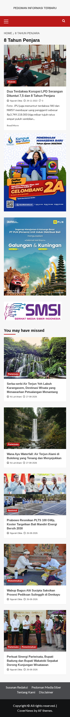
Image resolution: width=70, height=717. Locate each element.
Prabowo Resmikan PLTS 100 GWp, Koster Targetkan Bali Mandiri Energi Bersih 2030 (32, 524)
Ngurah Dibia (16, 101)
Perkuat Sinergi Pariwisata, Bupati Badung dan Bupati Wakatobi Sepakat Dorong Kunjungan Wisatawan (32, 660)
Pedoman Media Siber (46, 687)
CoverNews (25, 710)
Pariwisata (13, 374)
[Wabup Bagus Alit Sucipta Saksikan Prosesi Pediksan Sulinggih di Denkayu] (35, 564)
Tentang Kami (26, 692)
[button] (8, 21)
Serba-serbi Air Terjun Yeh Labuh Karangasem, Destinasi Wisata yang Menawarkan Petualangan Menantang (32, 388)
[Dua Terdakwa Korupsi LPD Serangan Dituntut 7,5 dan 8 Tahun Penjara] (35, 65)
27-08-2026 (31, 396)
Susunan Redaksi (17, 687)
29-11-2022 (32, 101)
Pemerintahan (15, 581)
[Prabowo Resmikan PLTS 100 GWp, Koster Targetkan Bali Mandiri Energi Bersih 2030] (35, 494)
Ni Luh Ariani (16, 396)
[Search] (63, 21)
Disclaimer (46, 692)
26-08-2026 (32, 533)
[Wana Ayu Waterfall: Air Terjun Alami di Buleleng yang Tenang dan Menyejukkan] (35, 428)
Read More (13, 125)
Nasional (12, 510)
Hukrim (11, 82)
